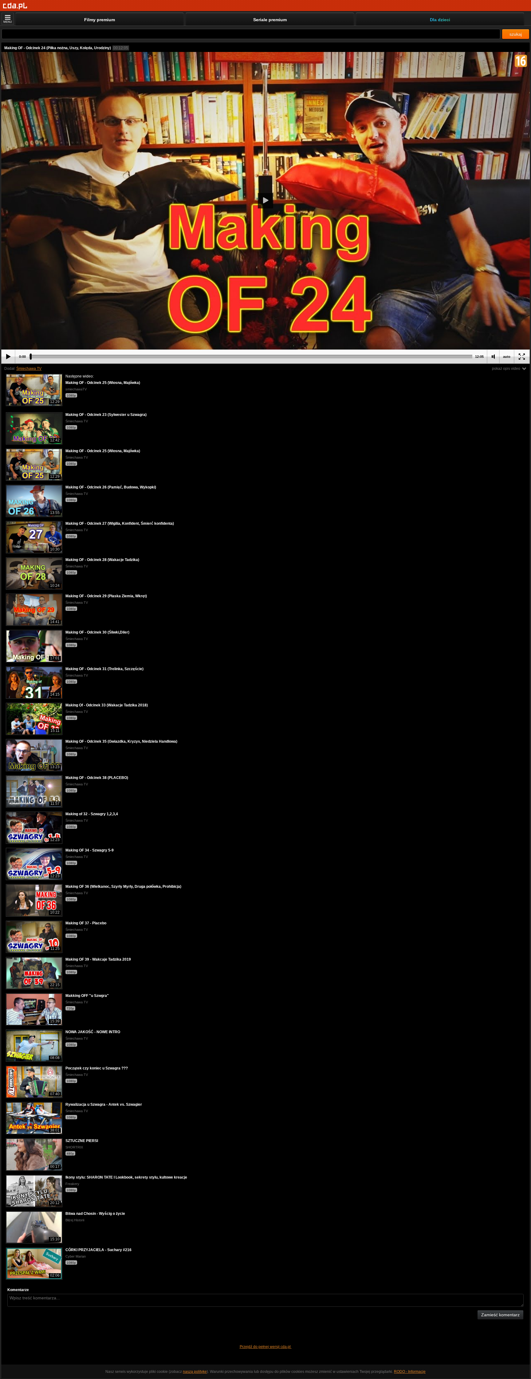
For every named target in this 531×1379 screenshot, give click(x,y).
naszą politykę (195, 1371)
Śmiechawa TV (28, 368)
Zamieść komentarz (500, 1314)
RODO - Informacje (410, 1371)
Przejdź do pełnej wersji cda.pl (266, 1347)
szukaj (515, 34)
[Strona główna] (15, 6)
